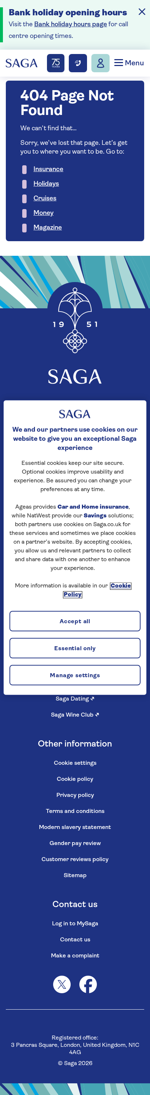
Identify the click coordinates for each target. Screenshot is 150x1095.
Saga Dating (75, 699)
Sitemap (75, 876)
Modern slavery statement (75, 827)
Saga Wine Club (75, 715)
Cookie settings (75, 763)
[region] (75, 548)
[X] (62, 984)
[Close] (142, 11)
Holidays (46, 184)
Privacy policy (75, 795)
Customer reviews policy (75, 860)
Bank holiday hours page (70, 25)
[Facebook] (88, 984)
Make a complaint (75, 956)
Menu (133, 63)
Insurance (48, 169)
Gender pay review (75, 844)
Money (43, 213)
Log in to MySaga (75, 924)
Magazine (47, 228)
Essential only (74, 649)
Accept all (75, 622)
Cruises (44, 199)
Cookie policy (75, 779)
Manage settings (75, 676)
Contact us (75, 940)
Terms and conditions (75, 811)
